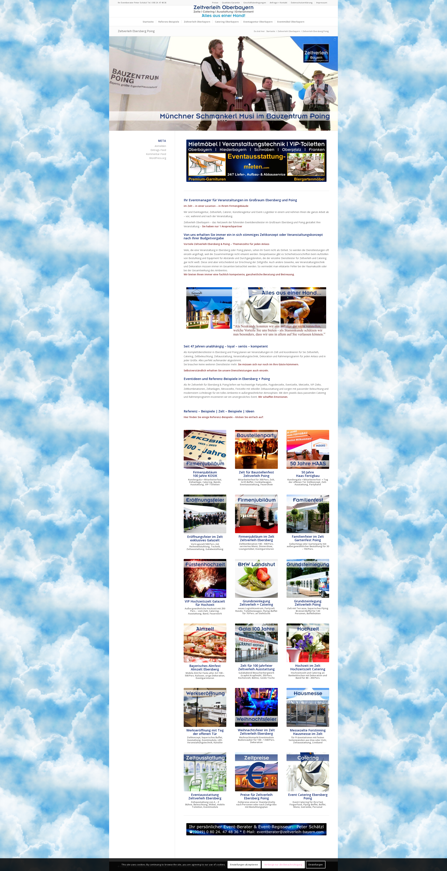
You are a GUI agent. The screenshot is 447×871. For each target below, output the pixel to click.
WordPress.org (157, 158)
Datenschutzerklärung (302, 2)
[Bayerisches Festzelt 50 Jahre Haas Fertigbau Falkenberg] (308, 449)
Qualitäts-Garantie (231, 2)
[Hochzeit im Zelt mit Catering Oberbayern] (308, 642)
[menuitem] (215, 2)
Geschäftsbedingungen (254, 2)
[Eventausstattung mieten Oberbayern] (256, 161)
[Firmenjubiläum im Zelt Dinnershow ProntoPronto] (256, 514)
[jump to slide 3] (226, 120)
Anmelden (160, 146)
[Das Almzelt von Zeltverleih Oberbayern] (205, 642)
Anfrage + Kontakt (278, 2)
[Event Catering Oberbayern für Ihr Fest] (308, 771)
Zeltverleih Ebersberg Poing (136, 31)
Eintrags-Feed (158, 150)
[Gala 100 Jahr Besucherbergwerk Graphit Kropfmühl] (256, 642)
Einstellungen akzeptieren (244, 864)
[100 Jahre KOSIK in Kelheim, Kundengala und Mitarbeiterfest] (205, 449)
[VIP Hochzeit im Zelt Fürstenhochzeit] (205, 578)
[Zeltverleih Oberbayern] (223, 11)
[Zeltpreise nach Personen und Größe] (256, 771)
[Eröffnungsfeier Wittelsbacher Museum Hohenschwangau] (205, 514)
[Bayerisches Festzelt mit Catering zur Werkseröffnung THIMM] (205, 707)
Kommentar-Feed (156, 154)
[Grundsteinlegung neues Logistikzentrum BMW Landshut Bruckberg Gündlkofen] (256, 578)
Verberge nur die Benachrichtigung (283, 864)
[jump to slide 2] (223, 120)
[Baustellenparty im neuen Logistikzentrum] (256, 449)
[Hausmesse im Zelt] (308, 707)
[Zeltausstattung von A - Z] (205, 771)
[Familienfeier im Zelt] (308, 514)
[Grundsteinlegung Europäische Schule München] (308, 578)
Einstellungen (316, 864)
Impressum (321, 2)
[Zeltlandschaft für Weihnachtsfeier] (256, 707)
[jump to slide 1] (221, 120)
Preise (215, 2)
